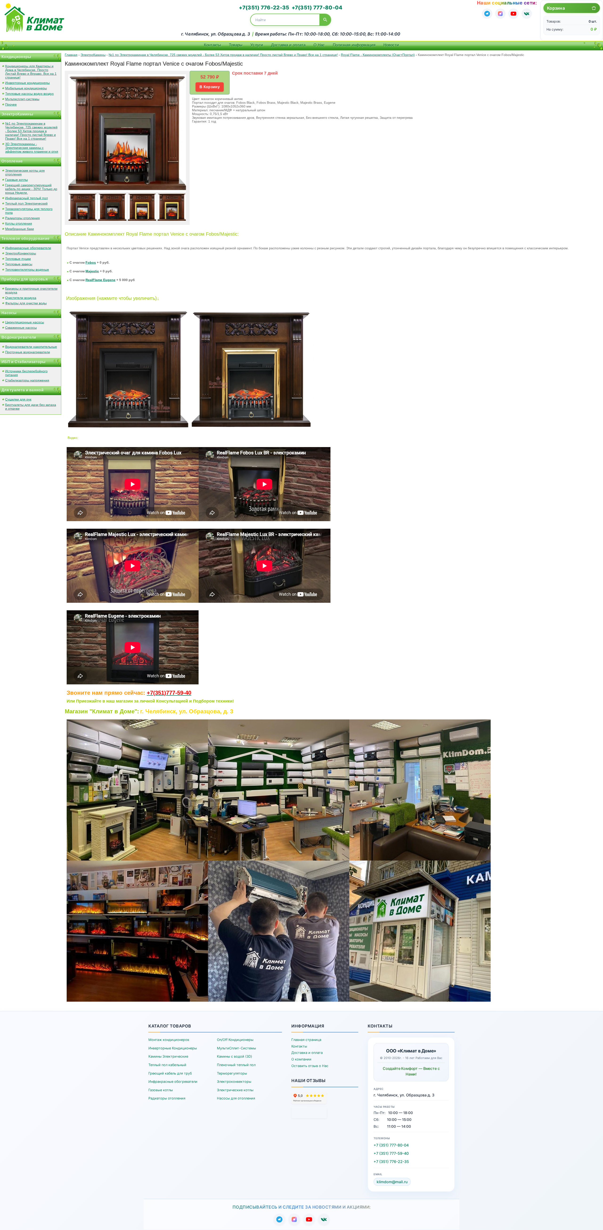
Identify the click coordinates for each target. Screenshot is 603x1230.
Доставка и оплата (288, 45)
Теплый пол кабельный (167, 1065)
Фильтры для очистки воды (26, 303)
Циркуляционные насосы (24, 322)
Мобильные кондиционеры (26, 88)
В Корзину (210, 87)
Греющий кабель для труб (170, 1073)
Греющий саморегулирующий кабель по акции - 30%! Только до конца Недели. (31, 188)
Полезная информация (354, 45)
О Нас (319, 45)
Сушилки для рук (18, 399)
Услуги (256, 45)
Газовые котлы (16, 180)
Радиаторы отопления (22, 218)
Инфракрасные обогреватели (28, 248)
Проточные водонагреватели (27, 352)
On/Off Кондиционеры (235, 1040)
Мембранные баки (19, 229)
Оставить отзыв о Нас (309, 1066)
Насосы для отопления (236, 1098)
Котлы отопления (18, 223)
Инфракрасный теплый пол (26, 198)
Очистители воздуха (20, 298)
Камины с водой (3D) (234, 1056)
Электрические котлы (235, 1090)
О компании (301, 1059)
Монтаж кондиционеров (168, 1040)
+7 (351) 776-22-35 (391, 1161)
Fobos (91, 262)
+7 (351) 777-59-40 (391, 1153)
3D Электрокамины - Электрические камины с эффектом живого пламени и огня (31, 147)
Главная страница (306, 1040)
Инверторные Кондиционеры (172, 1048)
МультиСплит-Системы (236, 1048)
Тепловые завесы (18, 264)
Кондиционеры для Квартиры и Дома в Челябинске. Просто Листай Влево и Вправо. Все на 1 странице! (31, 71)
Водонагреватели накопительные (31, 347)
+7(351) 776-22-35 (264, 7)
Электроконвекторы (234, 1081)
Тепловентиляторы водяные (27, 269)
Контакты (212, 45)
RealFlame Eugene (100, 280)
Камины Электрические (168, 1056)
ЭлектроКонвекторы (20, 253)
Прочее (11, 104)
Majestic (92, 271)
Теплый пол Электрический (26, 203)
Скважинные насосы (21, 327)
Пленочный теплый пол (236, 1065)
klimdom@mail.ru (392, 1181)
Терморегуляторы (232, 1073)
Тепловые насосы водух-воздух (29, 93)
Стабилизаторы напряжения (27, 380)
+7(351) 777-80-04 (317, 7)
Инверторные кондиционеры (27, 83)
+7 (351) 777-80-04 (391, 1145)
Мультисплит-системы (22, 99)
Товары (235, 45)
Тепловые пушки (18, 259)
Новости (391, 45)
